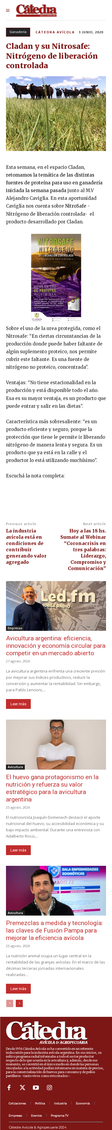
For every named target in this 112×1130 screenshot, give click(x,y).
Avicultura (15, 767)
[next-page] (19, 1003)
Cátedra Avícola (55, 32)
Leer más (18, 704)
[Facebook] (9, 1088)
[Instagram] (49, 1088)
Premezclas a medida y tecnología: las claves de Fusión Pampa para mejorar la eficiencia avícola (54, 930)
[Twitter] (22, 1088)
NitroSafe (75, 206)
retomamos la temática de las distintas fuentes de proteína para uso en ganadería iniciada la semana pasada (54, 182)
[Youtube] (36, 1088)
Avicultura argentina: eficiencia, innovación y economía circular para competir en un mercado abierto (55, 646)
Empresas (15, 628)
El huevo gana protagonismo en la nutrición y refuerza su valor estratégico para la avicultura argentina (52, 788)
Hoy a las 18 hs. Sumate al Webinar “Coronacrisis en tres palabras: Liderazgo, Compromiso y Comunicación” (83, 549)
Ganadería (18, 32)
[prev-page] (9, 1003)
